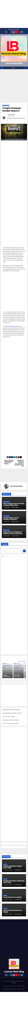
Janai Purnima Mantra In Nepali (10, 720)
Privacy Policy (6, 989)
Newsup (22, 981)
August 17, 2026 (8, 899)
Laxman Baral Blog (13, 63)
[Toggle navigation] (13, 68)
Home (4, 985)
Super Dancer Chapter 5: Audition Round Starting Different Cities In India (12, 533)
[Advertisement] (14, 14)
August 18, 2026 (8, 869)
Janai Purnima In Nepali (8, 716)
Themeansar (13, 982)
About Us (8, 985)
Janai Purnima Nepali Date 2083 (10, 723)
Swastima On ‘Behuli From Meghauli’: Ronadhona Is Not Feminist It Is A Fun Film (19, 463)
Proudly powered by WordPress (9, 981)
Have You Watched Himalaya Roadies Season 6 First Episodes (9, 462)
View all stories (22, 661)
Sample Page (12, 989)
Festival (5, 864)
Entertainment (6, 105)
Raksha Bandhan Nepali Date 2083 (11, 709)
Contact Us (13, 985)
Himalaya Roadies (13, 326)
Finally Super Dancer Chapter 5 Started (11, 518)
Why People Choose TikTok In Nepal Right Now (13, 504)
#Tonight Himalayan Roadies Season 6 (16, 119)
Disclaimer (19, 985)
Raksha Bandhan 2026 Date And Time (12, 713)
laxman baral (11, 114)
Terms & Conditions (21, 989)
